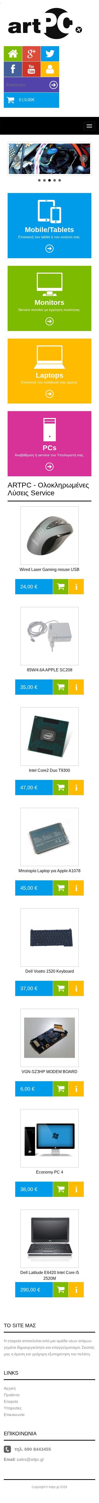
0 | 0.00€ (27, 100)
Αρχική (9, 1388)
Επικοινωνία (14, 1414)
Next (83, 159)
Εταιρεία (11, 1401)
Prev (15, 159)
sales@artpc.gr (30, 1459)
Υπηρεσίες (13, 1408)
